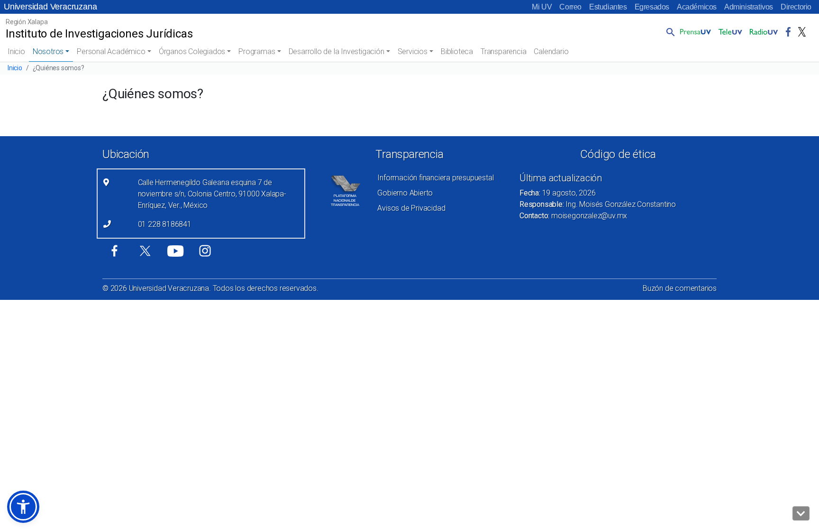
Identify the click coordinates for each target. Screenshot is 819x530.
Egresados (652, 7)
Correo (570, 7)
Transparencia (503, 51)
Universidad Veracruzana (50, 6)
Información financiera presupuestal (435, 177)
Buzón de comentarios (680, 288)
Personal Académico (111, 51)
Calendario (551, 51)
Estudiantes (608, 7)
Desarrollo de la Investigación (336, 51)
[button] (668, 31)
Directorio (796, 7)
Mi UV (542, 7)
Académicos (697, 7)
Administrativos (748, 7)
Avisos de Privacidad (411, 208)
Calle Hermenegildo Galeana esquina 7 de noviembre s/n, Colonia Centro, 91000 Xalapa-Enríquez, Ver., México (212, 194)
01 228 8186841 (164, 224)
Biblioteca (457, 51)
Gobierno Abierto (405, 192)
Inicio (16, 51)
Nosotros (48, 51)
